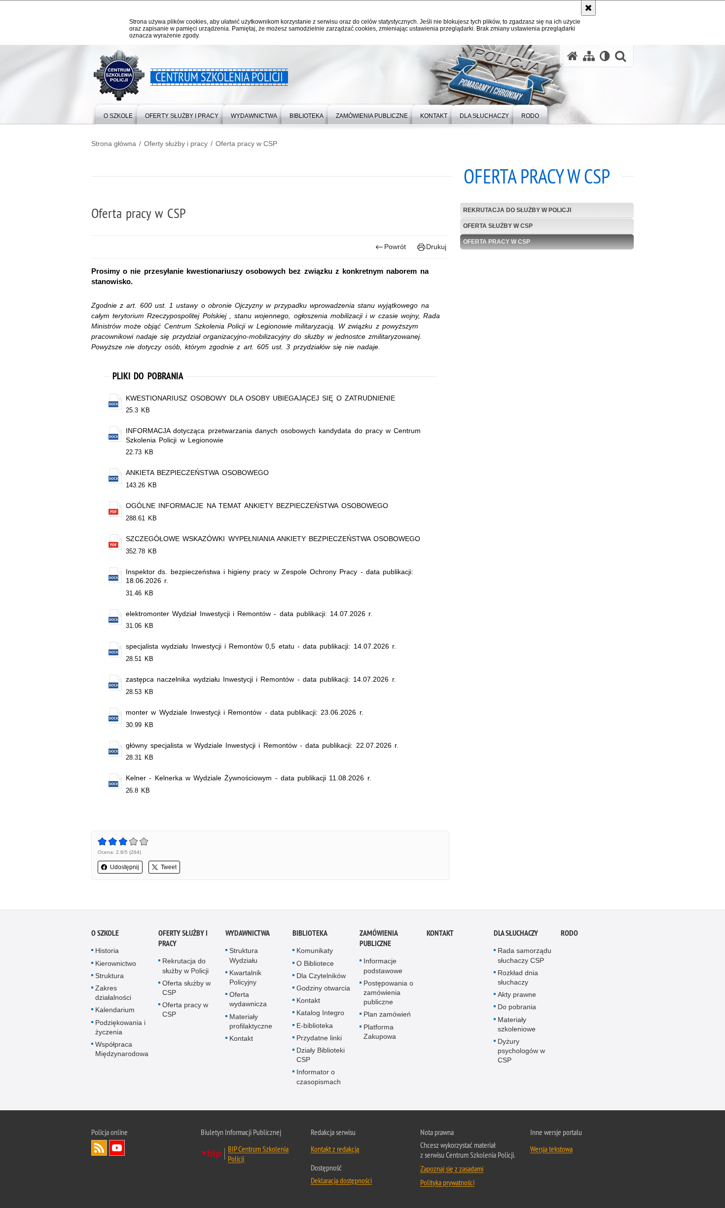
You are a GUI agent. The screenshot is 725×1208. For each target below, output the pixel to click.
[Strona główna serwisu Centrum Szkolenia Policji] (572, 56)
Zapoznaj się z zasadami (451, 1168)
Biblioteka (309, 933)
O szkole (105, 933)
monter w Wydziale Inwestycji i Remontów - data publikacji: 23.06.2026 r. (244, 712)
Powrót (395, 247)
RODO (569, 933)
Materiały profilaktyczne (250, 1021)
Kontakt (241, 1038)
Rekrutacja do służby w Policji (517, 210)
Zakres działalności (113, 992)
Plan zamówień (387, 1014)
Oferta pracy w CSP (246, 143)
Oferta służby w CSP (498, 225)
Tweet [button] (169, 867)
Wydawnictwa (247, 933)
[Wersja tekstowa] (605, 56)
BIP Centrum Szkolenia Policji (258, 1154)
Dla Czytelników (321, 976)
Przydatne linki (319, 1038)
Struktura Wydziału (243, 955)
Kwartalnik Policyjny (245, 977)
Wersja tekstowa (551, 1149)
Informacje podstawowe (382, 965)
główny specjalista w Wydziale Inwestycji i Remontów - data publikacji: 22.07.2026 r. (262, 745)
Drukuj (436, 247)
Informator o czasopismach (318, 1076)
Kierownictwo (115, 963)
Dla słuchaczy (516, 933)
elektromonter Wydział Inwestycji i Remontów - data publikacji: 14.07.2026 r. (249, 614)
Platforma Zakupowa (379, 1031)
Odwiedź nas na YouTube (117, 1148)
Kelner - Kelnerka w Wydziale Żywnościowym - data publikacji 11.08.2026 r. (248, 778)
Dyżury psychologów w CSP (521, 1050)
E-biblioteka (314, 1025)
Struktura (109, 976)
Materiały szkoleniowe (517, 1024)
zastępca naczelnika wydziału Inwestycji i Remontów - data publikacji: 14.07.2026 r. (261, 679)
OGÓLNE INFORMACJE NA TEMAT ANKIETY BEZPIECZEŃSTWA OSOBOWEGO (257, 506)
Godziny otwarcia (323, 988)
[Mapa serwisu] (589, 56)
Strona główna (113, 143)
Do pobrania (517, 1007)
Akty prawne (517, 994)
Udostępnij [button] (124, 867)
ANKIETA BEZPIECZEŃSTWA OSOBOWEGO (197, 472)
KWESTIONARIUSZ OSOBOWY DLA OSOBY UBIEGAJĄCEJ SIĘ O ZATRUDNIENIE (260, 398)
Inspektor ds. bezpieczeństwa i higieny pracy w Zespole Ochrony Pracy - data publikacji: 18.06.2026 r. (269, 576)
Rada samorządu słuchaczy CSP (524, 955)
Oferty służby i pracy (176, 143)
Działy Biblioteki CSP (320, 1054)
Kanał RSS (99, 1148)
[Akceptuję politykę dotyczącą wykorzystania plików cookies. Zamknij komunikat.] (588, 8)
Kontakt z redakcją (335, 1149)
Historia (107, 950)
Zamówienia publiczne (379, 938)
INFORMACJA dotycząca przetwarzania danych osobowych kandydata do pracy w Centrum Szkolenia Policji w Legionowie (273, 435)
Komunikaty (314, 950)
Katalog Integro (320, 1013)
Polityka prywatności (447, 1182)
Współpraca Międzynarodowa (121, 1049)
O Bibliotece (315, 963)
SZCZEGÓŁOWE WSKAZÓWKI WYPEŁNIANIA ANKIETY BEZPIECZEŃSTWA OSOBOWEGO (273, 539)
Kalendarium (115, 1010)
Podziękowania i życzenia (120, 1027)
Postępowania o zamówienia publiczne (388, 992)
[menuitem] (118, 113)
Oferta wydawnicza (248, 999)
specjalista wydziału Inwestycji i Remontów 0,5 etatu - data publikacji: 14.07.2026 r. (261, 646)
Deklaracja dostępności (341, 1180)
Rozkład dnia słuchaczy (518, 977)
